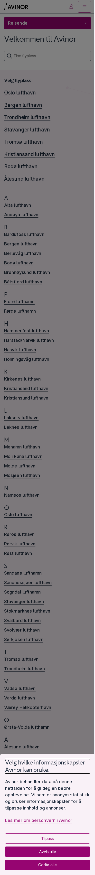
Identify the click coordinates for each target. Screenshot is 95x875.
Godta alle (47, 864)
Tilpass (47, 838)
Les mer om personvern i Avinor (38, 820)
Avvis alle (47, 851)
